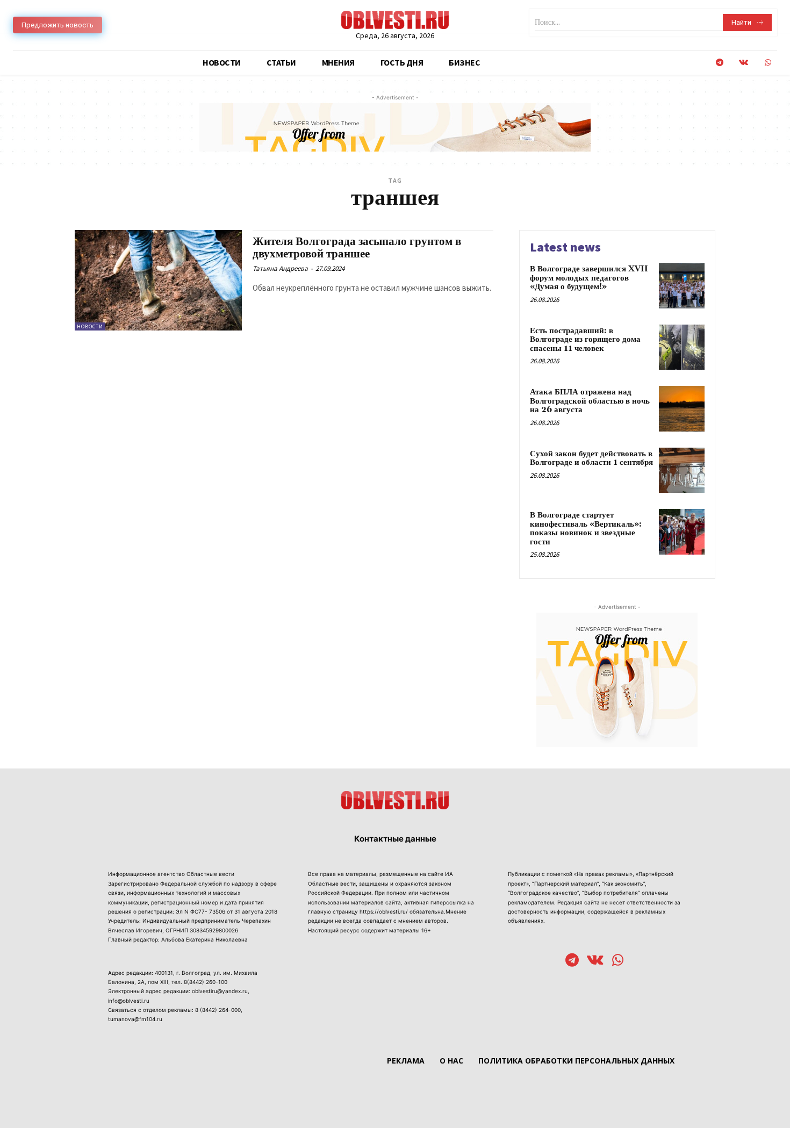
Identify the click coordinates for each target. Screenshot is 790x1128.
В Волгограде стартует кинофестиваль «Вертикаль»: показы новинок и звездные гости (586, 528)
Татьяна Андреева (280, 268)
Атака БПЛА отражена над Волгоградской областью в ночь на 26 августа (590, 401)
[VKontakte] (743, 62)
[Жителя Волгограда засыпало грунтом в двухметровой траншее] (158, 280)
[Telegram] (719, 62)
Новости (90, 326)
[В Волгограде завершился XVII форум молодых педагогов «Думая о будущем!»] (682, 285)
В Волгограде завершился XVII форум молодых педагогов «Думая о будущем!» (589, 278)
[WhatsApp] (767, 62)
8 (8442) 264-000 (218, 1010)
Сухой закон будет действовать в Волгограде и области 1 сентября (591, 458)
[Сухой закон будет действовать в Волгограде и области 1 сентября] (682, 470)
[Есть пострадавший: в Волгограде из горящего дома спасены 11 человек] (682, 347)
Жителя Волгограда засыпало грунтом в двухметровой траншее (357, 248)
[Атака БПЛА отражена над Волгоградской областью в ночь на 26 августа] (682, 409)
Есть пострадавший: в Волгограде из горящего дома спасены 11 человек (585, 340)
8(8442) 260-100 (205, 982)
